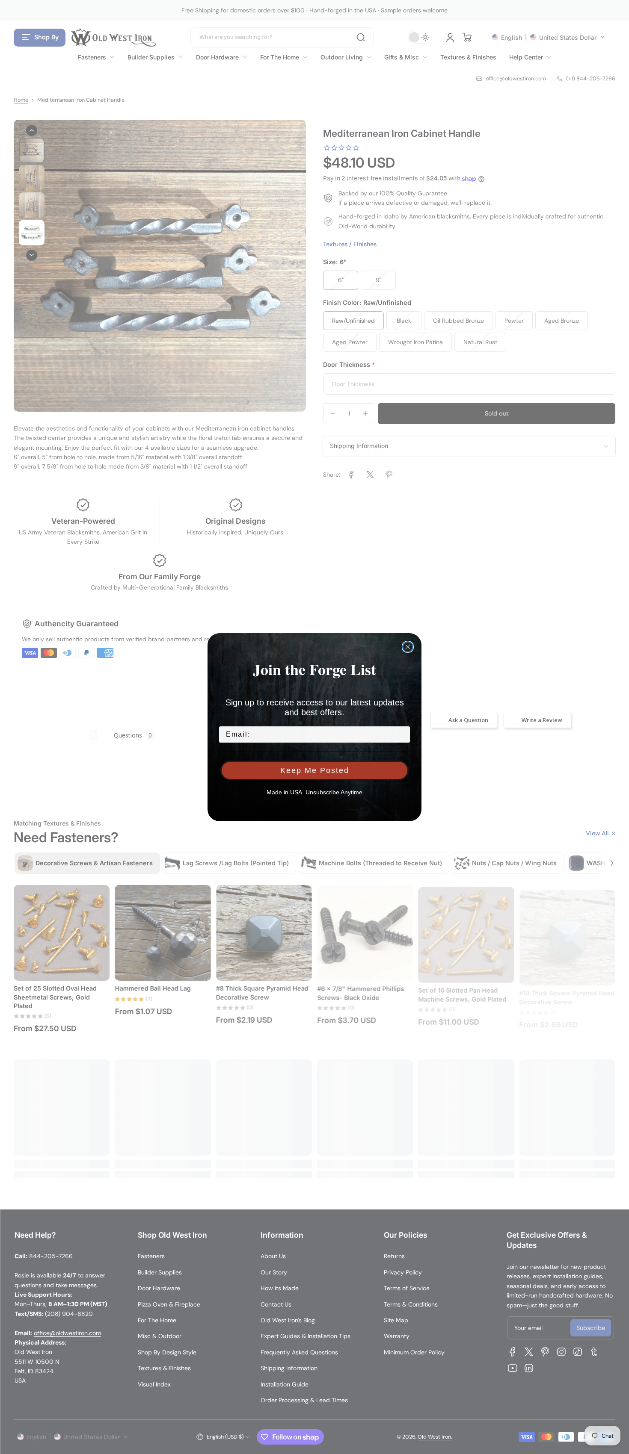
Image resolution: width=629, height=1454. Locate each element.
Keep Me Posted (314, 770)
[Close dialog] (408, 647)
